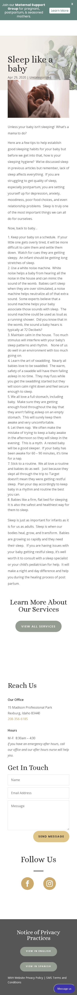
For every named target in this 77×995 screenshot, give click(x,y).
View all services (38, 626)
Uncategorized (40, 77)
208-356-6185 (18, 719)
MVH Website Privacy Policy (25, 978)
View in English (38, 950)
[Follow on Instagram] (49, 883)
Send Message (51, 836)
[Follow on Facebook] (27, 883)
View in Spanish (38, 966)
